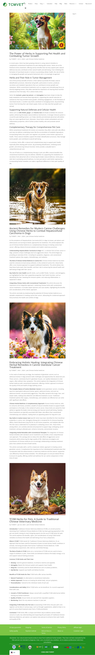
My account (89, 3)
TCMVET (13, 59)
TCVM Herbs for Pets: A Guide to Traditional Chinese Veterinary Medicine (34, 520)
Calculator (49, 3)
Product (30, 3)
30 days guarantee (15, 627)
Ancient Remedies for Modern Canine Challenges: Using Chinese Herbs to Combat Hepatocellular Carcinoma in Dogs (37, 231)
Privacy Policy (62, 627)
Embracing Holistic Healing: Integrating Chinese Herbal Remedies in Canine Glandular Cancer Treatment (36, 365)
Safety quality (13, 631)
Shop (36, 3)
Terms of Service (47, 627)
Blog (61, 3)
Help (56, 3)
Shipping (28, 627)
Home (24, 3)
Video (65, 3)
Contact (81, 3)
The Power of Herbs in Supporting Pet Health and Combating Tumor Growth (37, 55)
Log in (74, 14)
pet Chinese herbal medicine (35, 59)
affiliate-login (78, 627)
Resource (72, 3)
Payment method (31, 631)
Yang (41, 3)
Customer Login (78, 631)
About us (60, 631)
